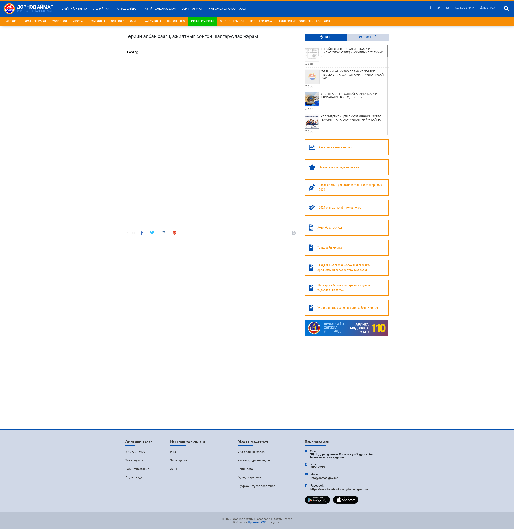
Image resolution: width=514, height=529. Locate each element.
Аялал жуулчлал (202, 21)
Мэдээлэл (59, 21)
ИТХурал (78, 21)
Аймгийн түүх (135, 452)
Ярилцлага (245, 469)
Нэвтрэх (488, 7)
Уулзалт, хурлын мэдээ (254, 460)
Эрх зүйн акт (102, 8)
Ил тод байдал (127, 8)
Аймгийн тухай (35, 21)
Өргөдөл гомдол (232, 21)
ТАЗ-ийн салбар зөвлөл (159, 8)
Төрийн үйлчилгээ (73, 8)
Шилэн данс (176, 21)
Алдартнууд (133, 477)
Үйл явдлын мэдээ (251, 452)
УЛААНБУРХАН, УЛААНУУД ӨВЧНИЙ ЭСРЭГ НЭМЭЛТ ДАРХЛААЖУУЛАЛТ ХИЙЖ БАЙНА (344, 124)
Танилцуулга (134, 460)
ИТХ (173, 452)
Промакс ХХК (257, 522)
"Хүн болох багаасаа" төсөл (227, 8)
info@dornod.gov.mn (324, 478)
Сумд (134, 21)
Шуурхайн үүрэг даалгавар (256, 486)
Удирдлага (97, 21)
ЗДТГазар (117, 21)
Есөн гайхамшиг (137, 469)
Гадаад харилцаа (249, 477)
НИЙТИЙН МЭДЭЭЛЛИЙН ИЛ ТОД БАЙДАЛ (305, 21)
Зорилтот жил (192, 8)
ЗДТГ (174, 469)
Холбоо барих (464, 7)
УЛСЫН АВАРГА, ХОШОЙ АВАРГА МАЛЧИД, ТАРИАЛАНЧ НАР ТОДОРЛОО (344, 101)
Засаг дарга (178, 460)
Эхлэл (13, 21)
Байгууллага (152, 21)
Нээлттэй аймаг (261, 21)
